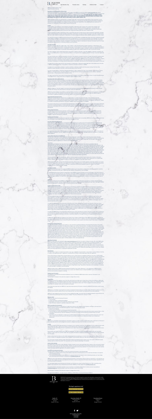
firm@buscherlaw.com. (91, 364)
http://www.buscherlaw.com (71, 241)
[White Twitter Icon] (77, 410)
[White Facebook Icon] (74, 410)
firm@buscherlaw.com (75, 356)
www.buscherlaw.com (92, 12)
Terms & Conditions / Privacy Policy (76, 413)
